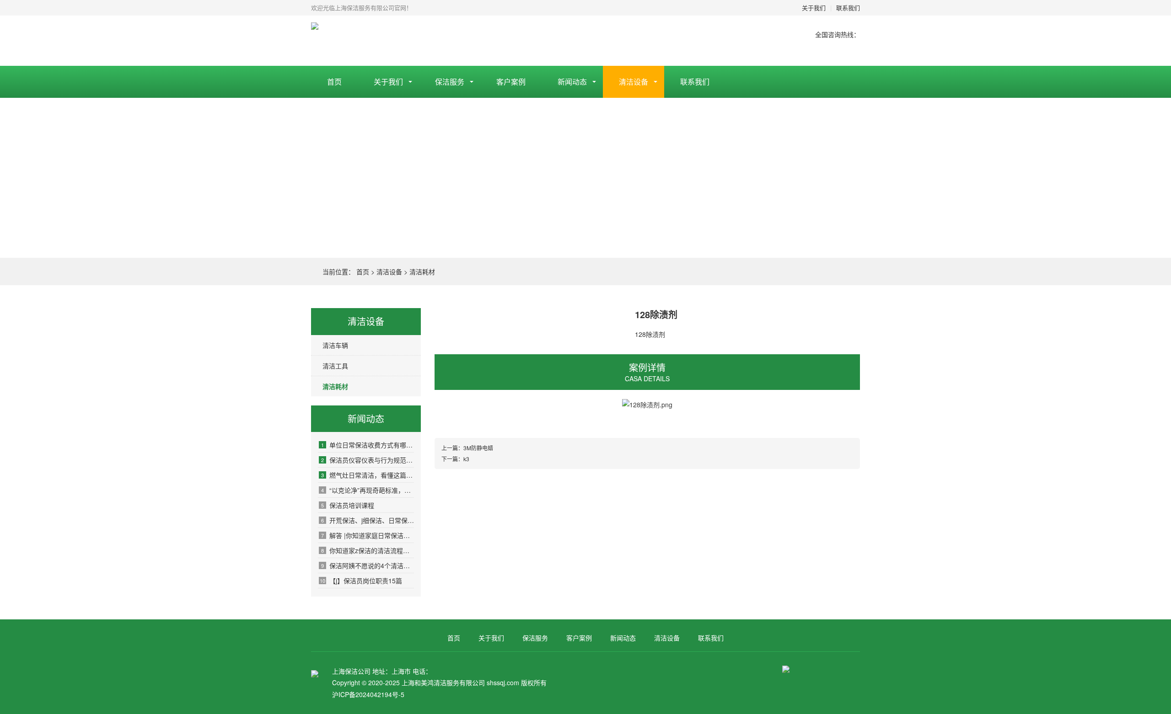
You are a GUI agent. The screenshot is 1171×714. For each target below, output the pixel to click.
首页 (334, 81)
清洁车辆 (335, 345)
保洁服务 (449, 81)
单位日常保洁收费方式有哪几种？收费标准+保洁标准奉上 (367, 444)
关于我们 (814, 7)
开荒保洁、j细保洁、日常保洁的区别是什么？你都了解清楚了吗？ (367, 520)
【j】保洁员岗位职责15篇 (361, 580)
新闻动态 (572, 81)
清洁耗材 (422, 271)
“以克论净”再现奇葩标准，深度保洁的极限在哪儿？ (367, 490)
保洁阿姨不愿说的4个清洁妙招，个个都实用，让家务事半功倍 (367, 565)
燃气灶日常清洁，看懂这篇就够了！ (367, 475)
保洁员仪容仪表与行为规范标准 (367, 459)
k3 (466, 459)
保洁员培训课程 (347, 505)
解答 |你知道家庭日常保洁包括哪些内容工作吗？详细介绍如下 (367, 535)
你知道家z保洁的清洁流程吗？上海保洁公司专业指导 (367, 550)
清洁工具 (335, 365)
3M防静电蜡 (478, 448)
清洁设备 (633, 81)
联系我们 (848, 7)
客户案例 (511, 81)
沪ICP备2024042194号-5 (368, 694)
